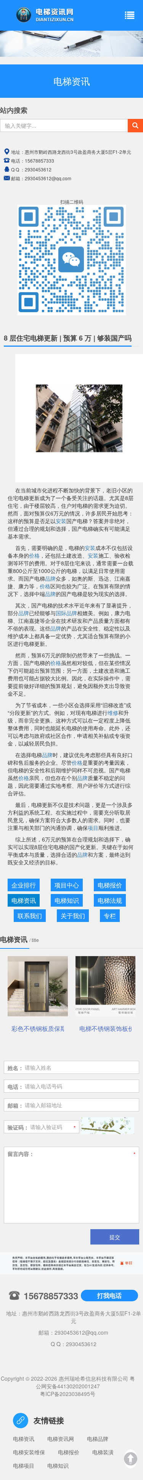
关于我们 (73, 915)
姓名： (16, 1068)
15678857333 (39, 160)
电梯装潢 (103, 1452)
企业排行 (23, 885)
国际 (61, 613)
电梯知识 (67, 900)
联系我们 (30, 915)
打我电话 (109, 1295)
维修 (113, 712)
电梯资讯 (23, 900)
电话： (16, 1086)
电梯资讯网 (60, 1438)
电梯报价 (110, 885)
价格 (34, 555)
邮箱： (16, 1105)
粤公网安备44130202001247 (85, 1382)
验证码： (18, 1127)
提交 (114, 1237)
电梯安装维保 (29, 1452)
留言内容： (21, 1153)
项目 (93, 827)
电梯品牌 (97, 1438)
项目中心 (67, 885)
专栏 (110, 915)
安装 (61, 521)
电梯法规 (110, 900)
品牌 (50, 578)
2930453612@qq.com (81, 1332)
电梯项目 (23, 1465)
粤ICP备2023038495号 (67, 1394)
